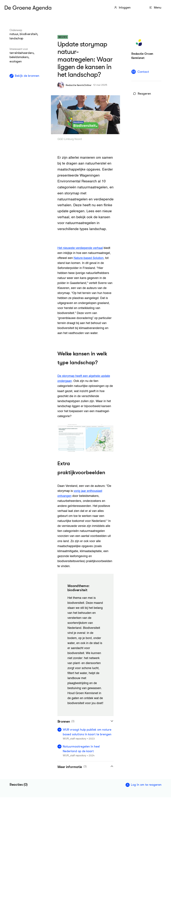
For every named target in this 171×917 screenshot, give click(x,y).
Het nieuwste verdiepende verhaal (80, 248)
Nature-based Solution (89, 258)
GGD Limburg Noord (69, 139)
